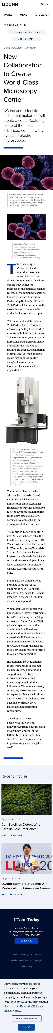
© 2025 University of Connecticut (26, 954)
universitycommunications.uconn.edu (26, 931)
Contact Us (18, 935)
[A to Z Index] (48, 4)
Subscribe (26, 940)
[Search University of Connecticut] (42, 4)
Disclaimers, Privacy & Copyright (26, 960)
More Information (26, 1018)
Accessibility (26, 966)
